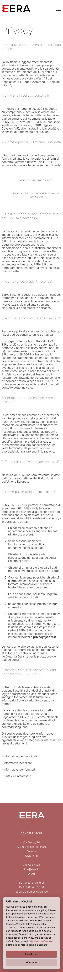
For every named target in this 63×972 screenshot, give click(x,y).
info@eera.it (31, 869)
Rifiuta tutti (31, 962)
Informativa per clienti (18, 763)
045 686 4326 (31, 864)
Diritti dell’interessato (17, 776)
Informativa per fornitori (19, 769)
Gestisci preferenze (41, 941)
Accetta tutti (31, 954)
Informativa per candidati (20, 756)
